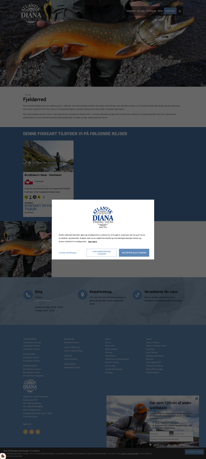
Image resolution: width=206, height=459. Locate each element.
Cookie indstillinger (68, 252)
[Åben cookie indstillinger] (3, 456)
